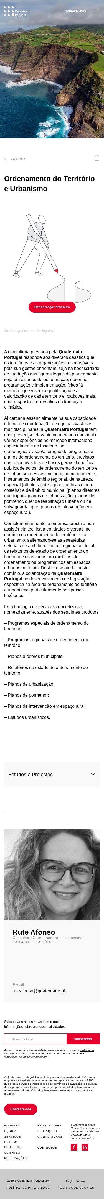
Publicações (15, 1158)
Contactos (47, 1147)
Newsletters (49, 1125)
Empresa (12, 1125)
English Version (76, 1181)
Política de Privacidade (28, 1187)
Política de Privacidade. (47, 1053)
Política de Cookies (76, 1187)
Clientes (12, 1152)
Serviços (12, 1136)
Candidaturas (49, 1136)
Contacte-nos (75, 11)
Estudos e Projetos (13, 1145)
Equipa (10, 1131)
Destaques (47, 1131)
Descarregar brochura (52, 307)
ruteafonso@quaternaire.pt (38, 991)
